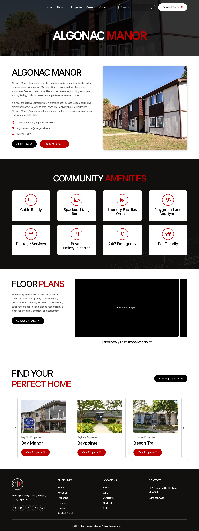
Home (60, 487)
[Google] (42, 508)
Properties (62, 497)
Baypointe (31, 443)
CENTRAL (108, 497)
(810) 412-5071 (156, 498)
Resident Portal (65, 513)
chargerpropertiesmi (90, 526)
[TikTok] (35, 508)
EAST (106, 487)
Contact (61, 508)
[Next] (183, 428)
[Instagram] (28, 508)
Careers (61, 503)
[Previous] (16, 428)
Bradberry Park (148, 443)
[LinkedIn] (21, 508)
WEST (106, 492)
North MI (107, 503)
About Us (62, 492)
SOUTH (107, 508)
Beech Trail (88, 443)
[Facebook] (14, 508)
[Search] (150, 7)
